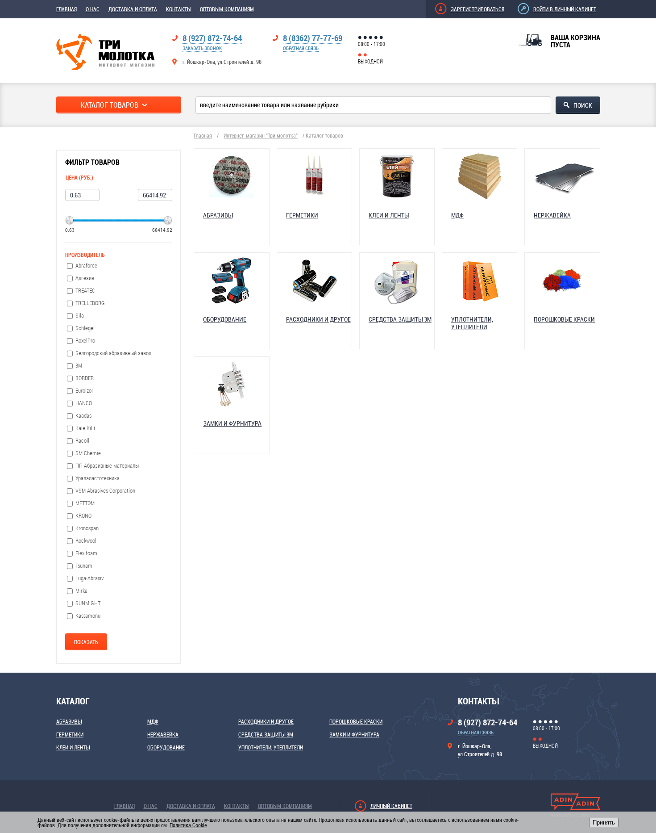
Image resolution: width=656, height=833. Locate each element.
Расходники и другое (266, 721)
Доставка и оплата (132, 9)
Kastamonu (87, 615)
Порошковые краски (355, 721)
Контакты (178, 9)
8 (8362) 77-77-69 (312, 38)
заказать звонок (202, 48)
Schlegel (85, 328)
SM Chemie (88, 453)
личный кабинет (391, 805)
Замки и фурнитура (354, 734)
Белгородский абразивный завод (113, 353)
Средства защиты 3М (265, 734)
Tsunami (84, 565)
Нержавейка (163, 734)
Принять (604, 822)
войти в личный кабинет (564, 9)
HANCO (83, 403)
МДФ (152, 721)
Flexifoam (86, 553)
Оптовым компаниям (227, 9)
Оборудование (166, 747)
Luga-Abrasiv (89, 578)
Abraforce (86, 265)
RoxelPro (85, 340)
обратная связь (301, 48)
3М (78, 365)
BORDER (84, 378)
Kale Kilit (85, 428)
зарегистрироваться (477, 9)
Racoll (82, 440)
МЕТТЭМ (85, 503)
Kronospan (87, 528)
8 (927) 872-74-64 (212, 38)
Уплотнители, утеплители (270, 747)
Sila (79, 315)
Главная (66, 9)
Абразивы (69, 721)
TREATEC (85, 290)
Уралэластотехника (97, 478)
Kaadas (83, 415)
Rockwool (85, 540)
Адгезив (84, 278)
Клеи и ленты (73, 747)
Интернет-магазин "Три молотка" (261, 135)
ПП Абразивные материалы (107, 465)
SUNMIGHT (87, 603)
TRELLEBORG (90, 303)
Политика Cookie (188, 825)
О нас (93, 9)
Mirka (81, 590)
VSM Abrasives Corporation (105, 490)
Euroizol (84, 390)
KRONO (83, 515)
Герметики (69, 734)
